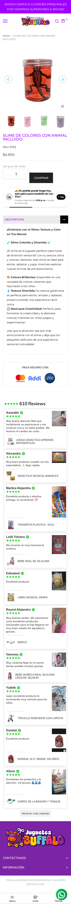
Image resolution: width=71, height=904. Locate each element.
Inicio (6, 35)
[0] (63, 21)
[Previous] (8, 79)
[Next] (62, 79)
